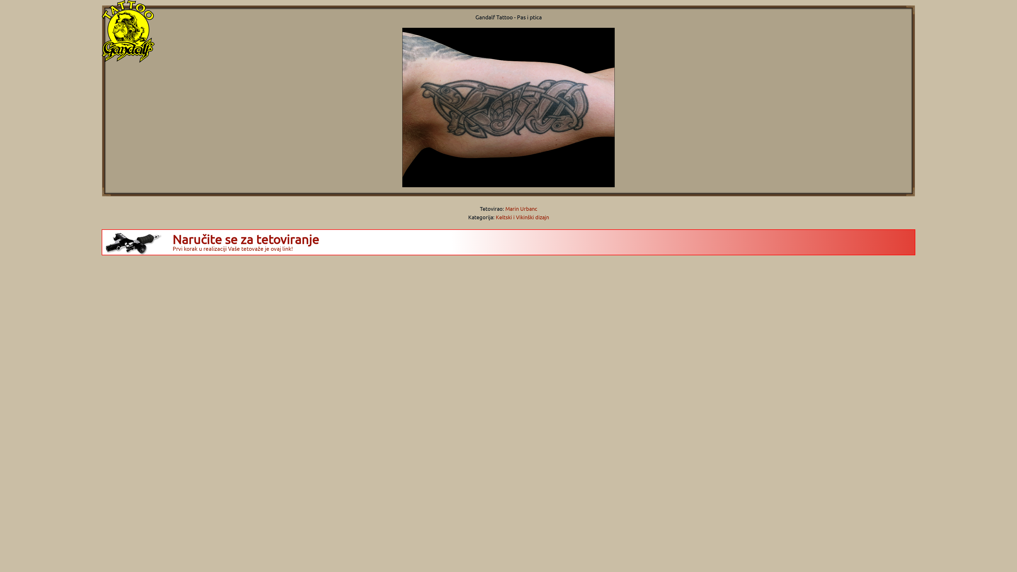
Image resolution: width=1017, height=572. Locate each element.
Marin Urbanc (520, 208)
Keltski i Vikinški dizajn (522, 217)
